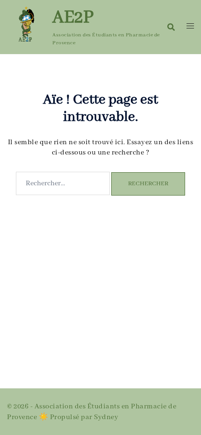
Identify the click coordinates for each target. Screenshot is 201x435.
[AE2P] (26, 27)
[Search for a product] (171, 27)
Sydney (106, 417)
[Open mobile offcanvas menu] (190, 26)
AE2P (73, 18)
